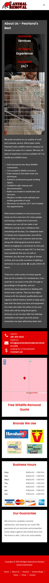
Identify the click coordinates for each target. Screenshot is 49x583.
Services (26, 572)
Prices (24, 575)
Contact (32, 575)
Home (6, 572)
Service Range (37, 572)
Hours (16, 575)
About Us (15, 572)
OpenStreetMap (32, 393)
